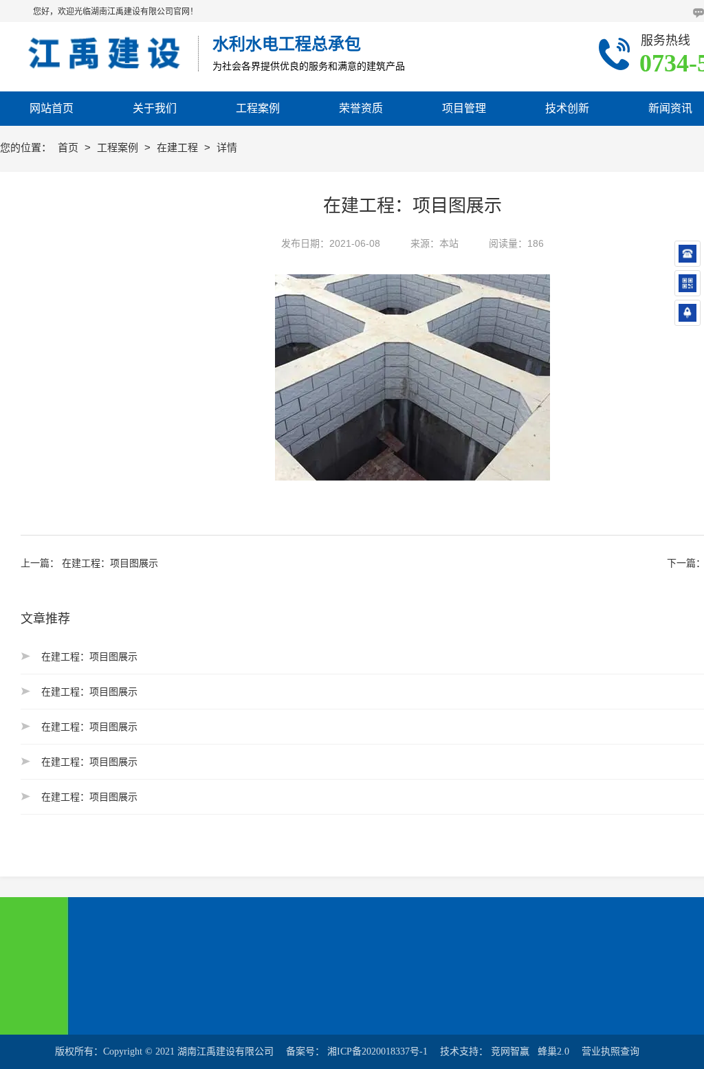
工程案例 (119, 147)
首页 (69, 147)
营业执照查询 (610, 1051)
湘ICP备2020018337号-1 (377, 1051)
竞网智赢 (510, 1051)
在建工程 (179, 147)
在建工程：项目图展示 (110, 563)
